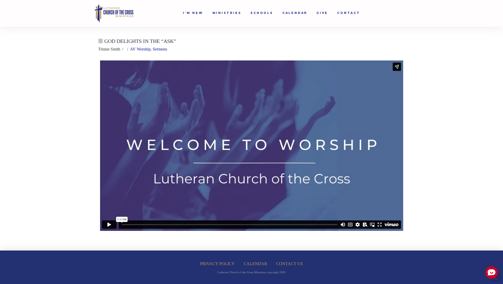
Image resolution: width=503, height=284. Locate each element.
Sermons (160, 49)
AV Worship (140, 49)
